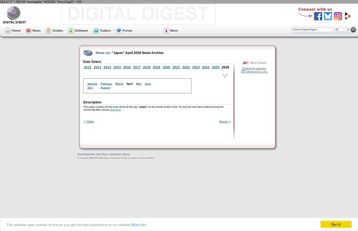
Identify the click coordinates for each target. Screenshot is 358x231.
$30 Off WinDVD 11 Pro (254, 72)
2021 (176, 67)
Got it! (336, 224)
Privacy (105, 154)
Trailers (105, 30)
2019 (156, 67)
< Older (89, 121)
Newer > (225, 121)
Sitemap (126, 154)
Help (98, 154)
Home (16, 30)
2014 (107, 67)
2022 (186, 67)
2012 (87, 67)
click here (115, 109)
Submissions (115, 154)
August (105, 87)
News (36, 30)
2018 (146, 67)
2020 (166, 67)
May (138, 83)
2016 (127, 67)
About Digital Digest (86, 154)
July (90, 87)
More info (139, 224)
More (173, 30)
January (92, 83)
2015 (117, 67)
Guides (57, 30)
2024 (205, 67)
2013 (97, 67)
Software (81, 30)
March (119, 83)
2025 (215, 67)
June (148, 83)
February (106, 83)
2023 (196, 67)
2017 (137, 67)
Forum (127, 30)
